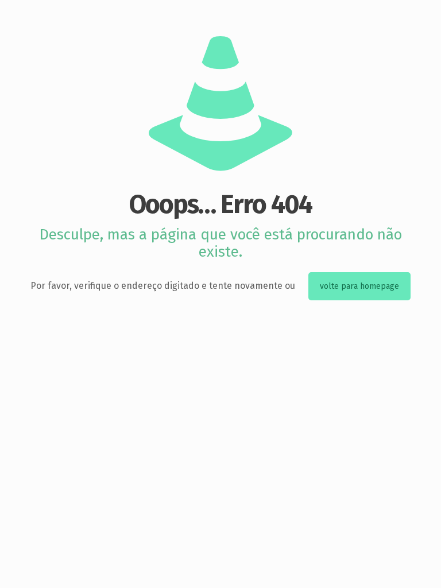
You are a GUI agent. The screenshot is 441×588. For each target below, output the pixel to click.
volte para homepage (359, 286)
